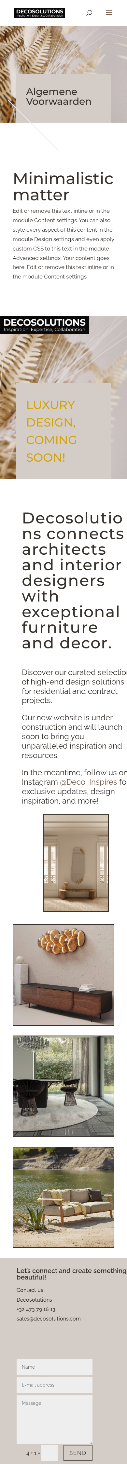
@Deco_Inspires (88, 782)
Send (78, 1453)
